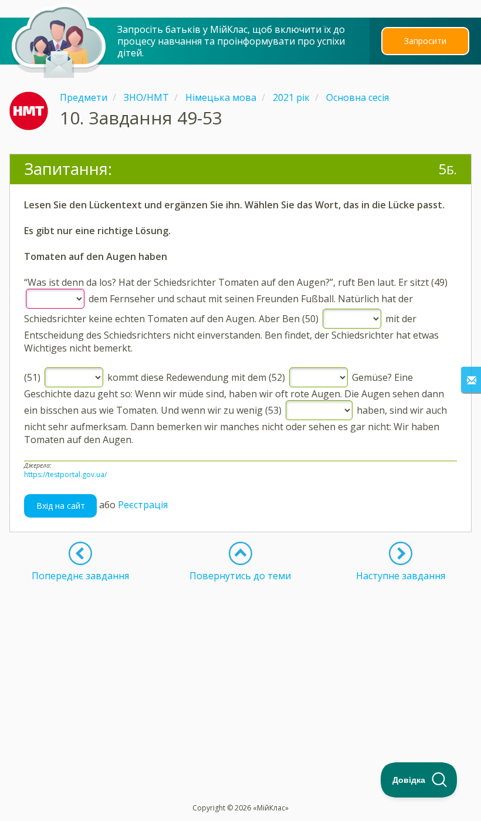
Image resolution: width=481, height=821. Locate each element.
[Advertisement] (240, 664)
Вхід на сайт (60, 505)
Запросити (425, 40)
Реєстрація (143, 504)
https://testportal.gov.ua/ (65, 474)
